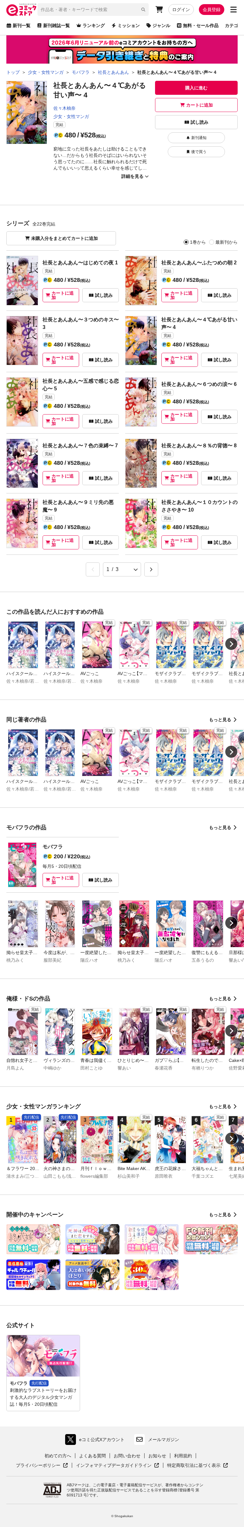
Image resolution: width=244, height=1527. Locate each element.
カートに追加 (199, 105)
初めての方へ (57, 1455)
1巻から (198, 242)
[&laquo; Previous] (93, 569)
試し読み (199, 122)
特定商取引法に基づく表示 (197, 1465)
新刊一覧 (21, 25)
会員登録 (211, 9)
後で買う (199, 152)
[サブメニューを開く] (233, 9)
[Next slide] (231, 644)
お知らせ (157, 1455)
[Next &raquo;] (151, 569)
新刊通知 (199, 138)
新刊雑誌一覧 (56, 25)
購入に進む (196, 87)
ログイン (181, 9)
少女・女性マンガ (71, 116)
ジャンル (161, 25)
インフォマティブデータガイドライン (114, 1465)
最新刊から (226, 242)
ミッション (129, 25)
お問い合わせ (127, 1455)
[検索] (143, 9)
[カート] (159, 9)
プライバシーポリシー (42, 1465)
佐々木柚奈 (64, 108)
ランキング (94, 25)
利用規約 (183, 1455)
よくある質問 (92, 1455)
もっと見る (220, 719)
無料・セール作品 (201, 25)
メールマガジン (163, 1439)
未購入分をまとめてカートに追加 (64, 238)
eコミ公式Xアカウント (96, 1441)
